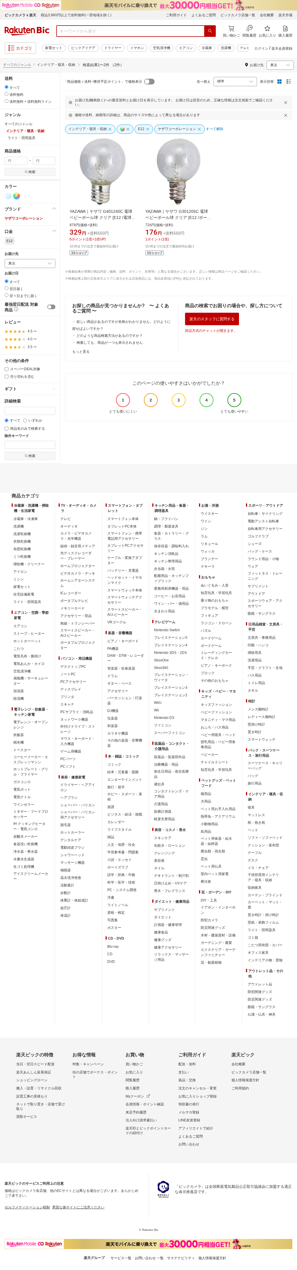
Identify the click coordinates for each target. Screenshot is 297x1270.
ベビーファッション (216, 712)
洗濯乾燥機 (22, 534)
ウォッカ (208, 551)
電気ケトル (22, 797)
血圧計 (65, 908)
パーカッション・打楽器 (124, 700)
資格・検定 (116, 913)
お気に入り (134, 1072)
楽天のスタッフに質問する (212, 319)
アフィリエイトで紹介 (195, 1128)
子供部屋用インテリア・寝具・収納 (263, 877)
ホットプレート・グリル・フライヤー (30, 771)
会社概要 (267, 15)
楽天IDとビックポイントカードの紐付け (148, 1130)
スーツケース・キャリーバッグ (265, 765)
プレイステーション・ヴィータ (171, 677)
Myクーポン (135, 1096)
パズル (206, 631)
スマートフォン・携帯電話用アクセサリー (124, 536)
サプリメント (164, 910)
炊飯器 (18, 735)
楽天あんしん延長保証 (33, 1072)
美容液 (159, 861)
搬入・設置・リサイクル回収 (38, 1088)
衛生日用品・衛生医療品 (171, 774)
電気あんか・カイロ (29, 664)
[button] (30, 209)
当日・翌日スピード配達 (35, 1064)
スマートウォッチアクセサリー (124, 600)
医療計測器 (162, 812)
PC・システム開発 (122, 890)
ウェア (253, 566)
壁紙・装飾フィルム (263, 922)
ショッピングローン (32, 1080)
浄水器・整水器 (25, 852)
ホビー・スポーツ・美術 (124, 796)
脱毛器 (65, 825)
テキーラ (208, 566)
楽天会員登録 (281, 48)
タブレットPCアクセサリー (125, 548)
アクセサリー (117, 691)
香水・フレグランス (169, 891)
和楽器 (112, 726)
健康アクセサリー (168, 947)
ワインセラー (23, 805)
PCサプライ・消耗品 (76, 712)
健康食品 (161, 932)
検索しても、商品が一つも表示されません (110, 343)
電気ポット (22, 789)
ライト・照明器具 (27, 602)
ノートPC (68, 674)
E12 (9, 241)
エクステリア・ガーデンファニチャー (218, 952)
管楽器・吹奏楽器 (121, 668)
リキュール (209, 544)
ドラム (112, 676)
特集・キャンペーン (88, 1064)
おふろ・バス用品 (215, 727)
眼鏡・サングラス (262, 613)
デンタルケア (70, 840)
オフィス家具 (258, 953)
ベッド (253, 830)
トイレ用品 (256, 683)
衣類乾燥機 (22, 541)
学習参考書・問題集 (123, 852)
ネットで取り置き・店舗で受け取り (40, 1106)
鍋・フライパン (166, 519)
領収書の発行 (188, 1104)
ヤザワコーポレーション (24, 218)
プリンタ (67, 697)
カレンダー (116, 822)
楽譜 (110, 807)
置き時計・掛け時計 (263, 915)
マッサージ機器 (72, 863)
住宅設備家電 (23, 594)
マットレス (256, 815)
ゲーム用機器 (70, 751)
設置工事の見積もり (32, 1096)
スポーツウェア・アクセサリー (265, 603)
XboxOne (161, 660)
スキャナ (67, 704)
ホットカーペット (27, 641)
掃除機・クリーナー (29, 564)
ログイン (261, 48)
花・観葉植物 (211, 962)
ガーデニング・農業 (216, 943)
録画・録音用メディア (77, 546)
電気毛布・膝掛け (27, 656)
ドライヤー (113, 48)
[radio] (6, 87)
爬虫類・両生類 (213, 851)
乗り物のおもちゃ (215, 600)
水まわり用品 (164, 611)
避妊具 (159, 784)
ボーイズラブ (117, 867)
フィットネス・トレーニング (265, 576)
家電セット (53, 48)
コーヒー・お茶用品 (169, 596)
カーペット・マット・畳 (265, 904)
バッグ (253, 776)
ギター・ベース (119, 683)
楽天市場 (285, 15)
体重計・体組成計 (74, 900)
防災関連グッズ (213, 928)
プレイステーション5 (170, 638)
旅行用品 (255, 783)
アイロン (20, 572)
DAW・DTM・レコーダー (125, 658)
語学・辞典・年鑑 (121, 875)
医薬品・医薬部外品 (169, 757)
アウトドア (256, 594)
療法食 (206, 881)
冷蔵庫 (207, 48)
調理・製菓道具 (166, 526)
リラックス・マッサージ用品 (171, 957)
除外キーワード (17, 436)
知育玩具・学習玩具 (216, 593)
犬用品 (206, 801)
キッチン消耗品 (166, 554)
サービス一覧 (121, 1258)
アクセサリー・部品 (76, 616)
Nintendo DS (164, 718)
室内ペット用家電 (215, 874)
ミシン (18, 579)
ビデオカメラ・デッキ (77, 573)
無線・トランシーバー (77, 623)
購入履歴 (133, 1088)
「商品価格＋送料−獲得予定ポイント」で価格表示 (103, 82)
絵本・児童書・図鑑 (123, 772)
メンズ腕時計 (258, 709)
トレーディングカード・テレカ (216, 655)
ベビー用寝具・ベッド (218, 735)
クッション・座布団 (263, 845)
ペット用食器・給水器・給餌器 (216, 841)
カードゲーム (211, 638)
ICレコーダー (70, 593)
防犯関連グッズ (260, 992)
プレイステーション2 (170, 695)
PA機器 (113, 649)
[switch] (51, 307)
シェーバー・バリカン (77, 805)
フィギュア (209, 616)
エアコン (186, 48)
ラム (204, 536)
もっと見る (81, 352)
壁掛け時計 (256, 724)
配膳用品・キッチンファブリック (171, 578)
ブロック (208, 673)
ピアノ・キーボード (123, 641)
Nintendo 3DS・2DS (170, 653)
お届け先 (12, 254)
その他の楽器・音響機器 (124, 743)
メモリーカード (72, 608)
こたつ (18, 649)
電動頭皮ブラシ (72, 848)
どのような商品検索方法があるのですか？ (110, 336)
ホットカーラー (72, 832)
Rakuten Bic (27, 31)
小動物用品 (209, 824)
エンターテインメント (124, 780)
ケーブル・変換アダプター (124, 560)
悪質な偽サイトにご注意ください (78, 1207)
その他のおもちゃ (215, 681)
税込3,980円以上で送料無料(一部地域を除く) (76, 15)
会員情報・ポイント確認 (145, 1104)
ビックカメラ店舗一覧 (237, 15)
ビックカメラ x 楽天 (20, 15)
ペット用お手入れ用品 (218, 809)
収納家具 (255, 888)
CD (110, 954)
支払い (183, 1072)
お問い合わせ (188, 1144)
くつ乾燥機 (22, 557)
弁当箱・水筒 (164, 569)
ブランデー (209, 559)
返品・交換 (187, 1080)
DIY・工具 (209, 900)
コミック (114, 764)
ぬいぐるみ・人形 (215, 585)
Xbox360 (161, 668)
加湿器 (18, 691)
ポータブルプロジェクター (77, 645)
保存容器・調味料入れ (171, 546)
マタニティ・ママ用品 (218, 720)
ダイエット (162, 917)
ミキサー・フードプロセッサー (30, 814)
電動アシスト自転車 (263, 521)
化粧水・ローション (169, 845)
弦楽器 (112, 718)
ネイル (159, 868)
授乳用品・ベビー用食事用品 (218, 744)
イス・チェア (258, 868)
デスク (253, 860)
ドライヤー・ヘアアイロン (77, 787)
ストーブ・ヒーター (29, 634)
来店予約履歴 (136, 1112)
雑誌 (110, 837)
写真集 (112, 920)
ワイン (206, 521)
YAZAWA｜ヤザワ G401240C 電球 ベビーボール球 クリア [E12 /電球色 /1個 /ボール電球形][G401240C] (103, 217)
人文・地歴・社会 (121, 845)
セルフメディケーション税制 (27, 1207)
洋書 (110, 897)
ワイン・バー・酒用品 (171, 604)
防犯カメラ (209, 920)
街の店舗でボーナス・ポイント (95, 1074)
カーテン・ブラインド (265, 895)
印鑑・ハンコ (258, 645)
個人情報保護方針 (245, 1080)
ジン (204, 529)
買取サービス (26, 1117)
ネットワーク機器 (74, 719)
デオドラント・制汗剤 (171, 876)
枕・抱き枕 (256, 823)
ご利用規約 (240, 1088)
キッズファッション (216, 705)
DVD (111, 962)
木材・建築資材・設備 (218, 935)
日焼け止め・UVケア (170, 883)
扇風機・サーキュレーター (30, 681)
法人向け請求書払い (141, 1120)
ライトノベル (117, 905)
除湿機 (18, 699)
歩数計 (65, 893)
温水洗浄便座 (70, 878)
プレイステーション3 (170, 688)
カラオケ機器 (117, 733)
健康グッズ (162, 940)
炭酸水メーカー (25, 836)
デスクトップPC (73, 667)
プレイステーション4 (170, 645)
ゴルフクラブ (258, 536)
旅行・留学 (116, 787)
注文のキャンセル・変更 (197, 1088)
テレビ (245, 48)
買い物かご (134, 1064)
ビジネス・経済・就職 (124, 814)
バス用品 (255, 675)
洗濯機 (226, 48)
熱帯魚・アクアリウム (218, 816)
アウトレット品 (260, 984)
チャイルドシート (215, 762)
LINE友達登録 (189, 1120)
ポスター (114, 928)
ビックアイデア (83, 48)
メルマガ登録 (188, 1112)
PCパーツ (68, 759)
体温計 (65, 915)
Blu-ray (113, 947)
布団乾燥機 (22, 549)
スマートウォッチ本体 (124, 590)
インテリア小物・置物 (265, 960)
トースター (22, 750)
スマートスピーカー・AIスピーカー (77, 633)
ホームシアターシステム (77, 583)
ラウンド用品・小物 (263, 559)
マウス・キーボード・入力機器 (77, 741)
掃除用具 (255, 653)
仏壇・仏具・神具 (262, 1014)
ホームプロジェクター (77, 566)
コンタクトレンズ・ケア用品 (171, 793)
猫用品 (206, 794)
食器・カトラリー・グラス (171, 536)
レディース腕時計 (262, 717)
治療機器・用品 (166, 764)
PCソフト (68, 766)
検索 (31, 172)
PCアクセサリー (73, 682)
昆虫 (204, 859)
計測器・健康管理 (168, 925)
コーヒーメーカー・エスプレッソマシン (30, 759)
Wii (156, 710)
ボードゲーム (211, 646)
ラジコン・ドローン (216, 623)
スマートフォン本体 (123, 519)
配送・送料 (187, 1064)
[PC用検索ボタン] (210, 31)
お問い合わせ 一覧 (149, 1258)
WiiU (158, 703)
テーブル (255, 853)
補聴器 (65, 870)
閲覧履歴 (133, 1080)
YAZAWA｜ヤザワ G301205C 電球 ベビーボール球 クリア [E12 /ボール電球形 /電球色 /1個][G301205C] (178, 217)
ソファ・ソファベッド (265, 838)
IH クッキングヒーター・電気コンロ (29, 826)
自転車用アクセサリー (265, 529)
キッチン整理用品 (168, 561)
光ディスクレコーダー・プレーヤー (76, 555)
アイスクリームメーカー (30, 876)
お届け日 (12, 273)
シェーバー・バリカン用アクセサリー (77, 814)
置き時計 (255, 732)
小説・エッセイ (119, 860)
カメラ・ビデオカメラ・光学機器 (76, 536)
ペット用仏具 (211, 866)
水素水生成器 (23, 859)
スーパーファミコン (169, 733)
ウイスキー (209, 514)
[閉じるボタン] (286, 102)
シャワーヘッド (72, 855)
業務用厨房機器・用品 (171, 589)
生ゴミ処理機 (23, 867)
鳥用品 (206, 832)
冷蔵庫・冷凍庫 (25, 519)
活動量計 (67, 885)
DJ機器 (113, 711)
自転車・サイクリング (265, 514)
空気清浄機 (161, 48)
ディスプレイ (70, 689)
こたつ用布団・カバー (265, 945)
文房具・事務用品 (262, 638)
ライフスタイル (119, 830)
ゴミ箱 (253, 938)
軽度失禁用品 (164, 819)
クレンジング (164, 853)
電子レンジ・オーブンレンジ (30, 724)
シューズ (255, 544)
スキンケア (162, 838)
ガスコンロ (22, 782)
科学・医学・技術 (121, 882)
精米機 (18, 742)
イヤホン (137, 48)
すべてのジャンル (17, 65)
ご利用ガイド (176, 15)
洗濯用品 (255, 660)
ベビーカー (209, 755)
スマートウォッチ (262, 739)
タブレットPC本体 (122, 526)
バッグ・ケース (260, 551)
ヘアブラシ (69, 798)
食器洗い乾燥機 (25, 844)
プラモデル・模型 (215, 608)
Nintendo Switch (167, 630)
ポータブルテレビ (74, 601)
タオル (253, 690)
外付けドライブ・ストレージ (77, 729)
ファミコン (162, 725)
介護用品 (161, 804)
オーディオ (69, 526)
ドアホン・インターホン (218, 910)
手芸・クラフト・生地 (265, 668)
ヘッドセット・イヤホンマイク (124, 580)
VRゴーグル (116, 622)
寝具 (251, 807)
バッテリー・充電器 (123, 571)
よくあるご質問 (203, 15)
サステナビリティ (181, 1258)
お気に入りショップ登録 (197, 1096)
